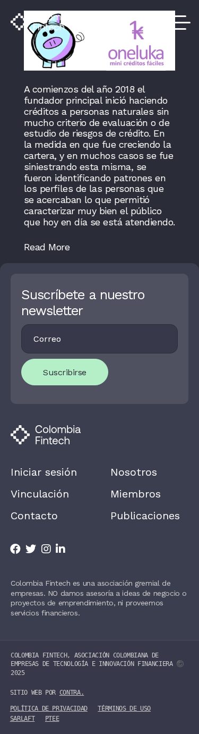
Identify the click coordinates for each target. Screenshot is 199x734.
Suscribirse (64, 372)
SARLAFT (22, 718)
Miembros (135, 493)
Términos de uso (124, 708)
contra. (71, 692)
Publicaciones (145, 515)
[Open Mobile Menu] (177, 21)
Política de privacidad (49, 708)
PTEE (52, 718)
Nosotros (133, 472)
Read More (47, 246)
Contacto (34, 515)
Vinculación (40, 493)
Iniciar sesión (44, 472)
